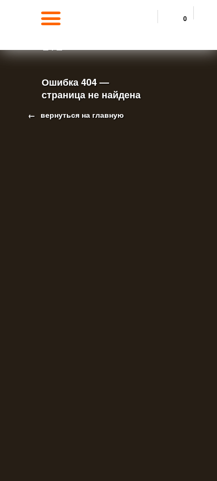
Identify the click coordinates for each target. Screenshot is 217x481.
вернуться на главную (81, 114)
